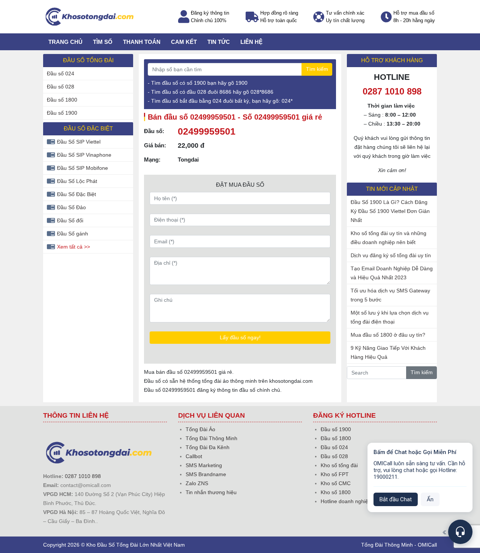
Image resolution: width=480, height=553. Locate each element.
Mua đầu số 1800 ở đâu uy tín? (388, 335)
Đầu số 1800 (62, 100)
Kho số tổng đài (339, 465)
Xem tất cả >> (73, 247)
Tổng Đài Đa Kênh (208, 447)
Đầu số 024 (60, 73)
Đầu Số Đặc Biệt (76, 194)
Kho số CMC (336, 483)
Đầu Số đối (70, 220)
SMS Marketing (204, 465)
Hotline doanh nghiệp (346, 501)
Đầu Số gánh (72, 234)
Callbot (194, 456)
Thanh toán (141, 42)
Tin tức (218, 42)
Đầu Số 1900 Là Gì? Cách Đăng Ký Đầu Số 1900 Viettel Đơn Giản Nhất (390, 211)
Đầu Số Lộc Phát (77, 181)
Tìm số (102, 42)
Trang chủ (65, 42)
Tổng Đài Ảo (200, 429)
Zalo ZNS (197, 483)
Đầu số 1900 (62, 113)
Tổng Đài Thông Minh (211, 438)
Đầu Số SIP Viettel (78, 142)
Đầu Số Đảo (71, 207)
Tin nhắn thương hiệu (211, 492)
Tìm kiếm (317, 69)
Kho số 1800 (336, 492)
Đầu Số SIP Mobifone (82, 168)
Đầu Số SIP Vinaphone (84, 155)
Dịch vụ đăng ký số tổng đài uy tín (391, 255)
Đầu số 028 (60, 87)
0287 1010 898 (83, 476)
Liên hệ (251, 42)
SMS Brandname (206, 474)
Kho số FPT (335, 474)
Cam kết (184, 42)
